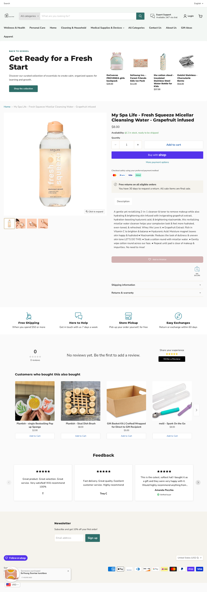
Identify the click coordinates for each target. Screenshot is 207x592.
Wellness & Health (14, 27)
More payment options (157, 162)
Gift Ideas (186, 27)
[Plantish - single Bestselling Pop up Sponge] (35, 401)
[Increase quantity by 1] (138, 145)
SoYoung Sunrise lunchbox (34, 573)
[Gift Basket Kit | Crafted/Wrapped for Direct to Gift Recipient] (126, 401)
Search (7, 3)
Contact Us (155, 27)
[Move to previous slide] (9, 482)
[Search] (140, 16)
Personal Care (37, 27)
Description (123, 201)
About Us (171, 27)
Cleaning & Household (73, 27)
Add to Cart (34, 436)
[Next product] (197, 410)
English (197, 3)
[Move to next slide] (198, 482)
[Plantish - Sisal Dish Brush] (80, 401)
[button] (9, 223)
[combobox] (12, 584)
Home (53, 27)
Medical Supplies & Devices (107, 27)
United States (188, 557)
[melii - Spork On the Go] (172, 401)
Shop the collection (23, 88)
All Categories (136, 27)
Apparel (8, 36)
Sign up (92, 538)
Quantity (116, 138)
